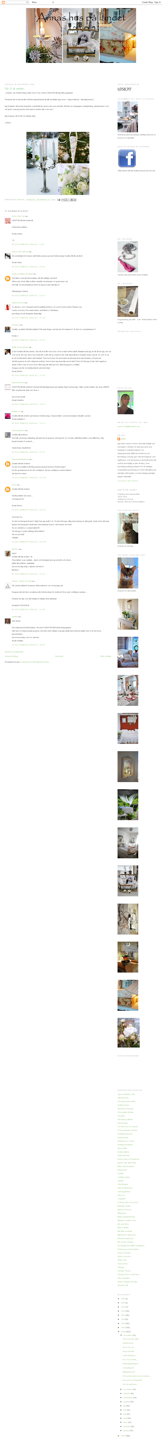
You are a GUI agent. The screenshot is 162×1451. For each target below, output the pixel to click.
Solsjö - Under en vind (22, 581)
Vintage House (124, 1271)
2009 (123, 1327)
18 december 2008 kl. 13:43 (28, 317)
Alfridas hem (123, 1097)
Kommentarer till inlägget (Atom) (34, 662)
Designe (15, 325)
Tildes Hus (122, 1260)
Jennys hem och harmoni (128, 1159)
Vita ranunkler (124, 1278)
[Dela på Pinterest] (75, 199)
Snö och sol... (129, 1347)
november (128, 1389)
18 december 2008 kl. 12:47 (28, 295)
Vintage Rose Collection (128, 1274)
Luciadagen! (128, 1368)
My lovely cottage (126, 1242)
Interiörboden (18, 382)
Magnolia (122, 1213)
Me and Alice (123, 1224)
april (125, 1418)
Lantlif (120, 1173)
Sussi (14, 485)
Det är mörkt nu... (130, 1384)
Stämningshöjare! (130, 1363)
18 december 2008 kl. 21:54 (28, 404)
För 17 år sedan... (130, 1359)
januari (126, 1430)
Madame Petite (124, 1206)
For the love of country (128, 1126)
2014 (123, 1307)
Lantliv (121, 1181)
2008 (123, 1331)
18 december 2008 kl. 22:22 (29, 423)
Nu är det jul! (128, 1351)
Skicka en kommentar (14, 652)
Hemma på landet (125, 1144)
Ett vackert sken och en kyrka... (136, 1376)
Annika (15, 616)
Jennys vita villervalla (127, 1162)
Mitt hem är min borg (127, 1235)
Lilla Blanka (123, 1184)
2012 (123, 1315)
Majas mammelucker (126, 1217)
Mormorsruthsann (126, 1238)
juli (124, 1406)
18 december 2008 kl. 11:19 (28, 244)
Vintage (121, 1267)
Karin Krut (122, 1170)
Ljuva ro (121, 1195)
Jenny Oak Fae (18, 216)
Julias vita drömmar (126, 1166)
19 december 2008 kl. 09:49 (29, 542)
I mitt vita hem (123, 1155)
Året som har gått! (131, 1339)
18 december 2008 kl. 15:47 (28, 340)
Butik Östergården (20, 347)
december (128, 1335)
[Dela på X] (69, 199)
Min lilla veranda (125, 1231)
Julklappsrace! (129, 1372)
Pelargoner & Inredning (128, 1249)
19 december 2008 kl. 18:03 (28, 645)
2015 (123, 1303)
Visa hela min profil (128, 481)
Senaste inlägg (11, 656)
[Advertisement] (81, 73)
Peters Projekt (124, 1253)
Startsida (59, 656)
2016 (123, 1298)
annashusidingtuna (20, 459)
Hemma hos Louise (126, 1141)
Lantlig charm (124, 1177)
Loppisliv (122, 1198)
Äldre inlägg (105, 656)
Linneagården (18, 430)
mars (125, 1422)
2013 (123, 1311)
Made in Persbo (124, 1209)
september (128, 1397)
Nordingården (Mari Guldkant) (131, 1245)
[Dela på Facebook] (72, 199)
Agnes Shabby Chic (126, 1094)
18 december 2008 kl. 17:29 (28, 375)
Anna (123, 439)
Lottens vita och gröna (128, 1202)
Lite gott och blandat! (132, 1380)
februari (127, 1426)
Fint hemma (123, 1123)
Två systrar (123, 1263)
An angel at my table (127, 1101)
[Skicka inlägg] (59, 199)
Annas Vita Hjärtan (20, 251)
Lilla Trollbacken (125, 1188)
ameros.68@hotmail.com (129, 426)
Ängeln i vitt (123, 1285)
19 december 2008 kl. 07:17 (28, 452)
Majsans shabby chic (127, 1220)
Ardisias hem (123, 1105)
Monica (15, 549)
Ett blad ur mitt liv (125, 1119)
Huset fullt (122, 1148)
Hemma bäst (123, 1137)
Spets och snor (124, 1256)
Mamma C (16, 411)
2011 (123, 1319)
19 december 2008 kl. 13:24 (28, 574)
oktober (127, 1393)
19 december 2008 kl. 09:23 (29, 510)
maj (125, 1414)
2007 (123, 1436)
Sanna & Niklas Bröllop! (22, 274)
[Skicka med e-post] (63, 199)
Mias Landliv (123, 1227)
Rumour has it (18, 302)
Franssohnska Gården (127, 1130)
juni (125, 1410)
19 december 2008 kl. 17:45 (28, 609)
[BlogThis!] (66, 199)
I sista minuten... (130, 1355)
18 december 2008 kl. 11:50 (28, 266)
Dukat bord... (128, 1343)
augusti (127, 1401)
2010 (123, 1323)
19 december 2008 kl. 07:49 (29, 477)
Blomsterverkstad (125, 1108)
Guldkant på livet (125, 1134)
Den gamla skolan (126, 1112)
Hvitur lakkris (123, 1152)
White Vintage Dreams (127, 1281)
